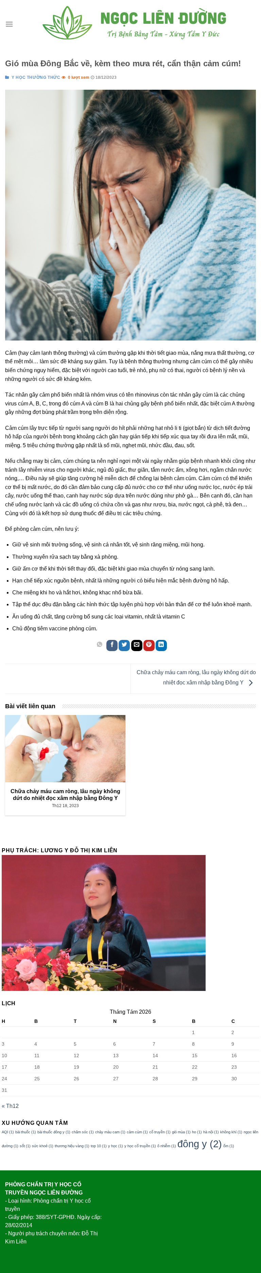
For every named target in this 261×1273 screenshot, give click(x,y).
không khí (231, 1132)
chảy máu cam (110, 1132)
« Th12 (10, 1106)
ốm (228, 1146)
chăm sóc (83, 1132)
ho (197, 1132)
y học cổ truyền (140, 1146)
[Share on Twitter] (124, 645)
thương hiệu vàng (72, 1146)
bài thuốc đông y (53, 1132)
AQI (8, 1132)
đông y (199, 1143)
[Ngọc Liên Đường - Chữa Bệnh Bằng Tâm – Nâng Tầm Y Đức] (134, 24)
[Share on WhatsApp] (99, 645)
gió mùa (181, 1132)
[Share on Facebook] (112, 645)
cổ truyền (160, 1132)
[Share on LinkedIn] (161, 645)
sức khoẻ (42, 1146)
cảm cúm (137, 1132)
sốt (25, 1146)
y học (115, 1146)
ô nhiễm (166, 1146)
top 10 (99, 1146)
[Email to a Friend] (136, 645)
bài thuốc (25, 1132)
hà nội (211, 1132)
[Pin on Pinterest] (149, 645)
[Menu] (9, 24)
